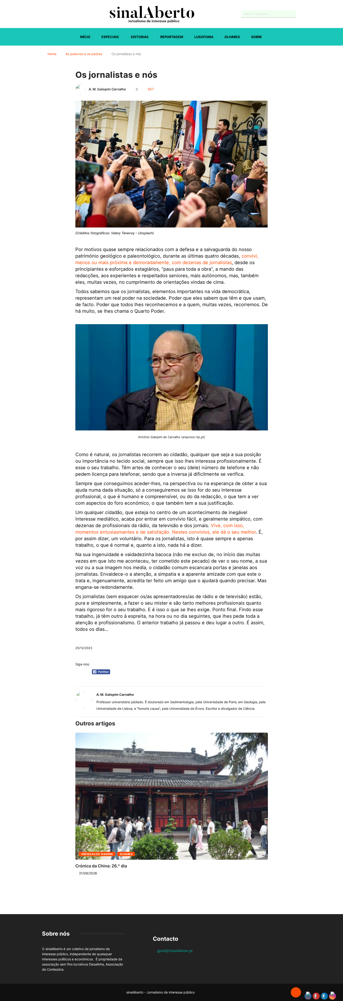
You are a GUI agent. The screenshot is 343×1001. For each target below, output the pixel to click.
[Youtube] (51, 14)
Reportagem (171, 37)
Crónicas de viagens (97, 854)
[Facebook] (43, 14)
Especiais (110, 37)
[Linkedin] (67, 14)
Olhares (232, 37)
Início (85, 37)
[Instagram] (59, 14)
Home (52, 54)
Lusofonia (203, 37)
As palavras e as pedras (84, 54)
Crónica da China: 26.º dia (101, 865)
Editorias (139, 37)
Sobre (256, 37)
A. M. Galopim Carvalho (107, 89)
